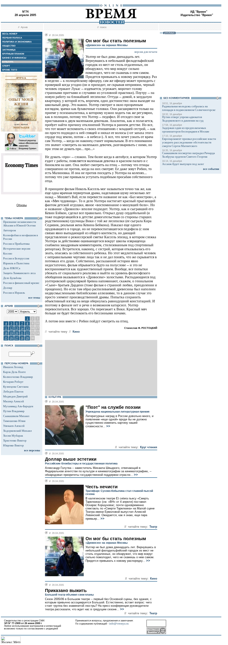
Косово (7, 253)
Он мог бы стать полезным (116, 538)
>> (107, 426)
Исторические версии (16, 248)
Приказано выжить (66, 590)
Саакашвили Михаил (16, 416)
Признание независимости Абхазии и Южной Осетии (19, 223)
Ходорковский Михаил (17, 430)
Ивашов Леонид (13, 367)
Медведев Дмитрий (15, 396)
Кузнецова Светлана (15, 386)
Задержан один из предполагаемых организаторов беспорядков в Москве (185, 129)
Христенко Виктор (14, 440)
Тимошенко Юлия (14, 421)
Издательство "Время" (197, 15)
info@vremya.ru (119, 623)
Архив (24, 27)
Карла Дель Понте (14, 372)
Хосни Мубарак (13, 435)
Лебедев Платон (13, 391)
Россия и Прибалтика (16, 243)
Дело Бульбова (12, 278)
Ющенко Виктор (13, 445)
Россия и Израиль (14, 292)
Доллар (7, 287)
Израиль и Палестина (16, 263)
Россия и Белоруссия (16, 258)
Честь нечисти (102, 486)
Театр (153, 526)
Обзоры (21, 205)
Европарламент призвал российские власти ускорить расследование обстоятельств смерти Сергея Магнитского (189, 142)
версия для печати (145, 51)
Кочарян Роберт (13, 381)
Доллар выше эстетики (70, 459)
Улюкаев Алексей (13, 425)
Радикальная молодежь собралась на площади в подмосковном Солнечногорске (189, 108)
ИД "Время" (198, 11)
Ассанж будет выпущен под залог (183, 164)
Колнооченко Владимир (18, 376)
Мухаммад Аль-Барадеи (18, 406)
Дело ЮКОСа (11, 268)
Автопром (9, 230)
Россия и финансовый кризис (21, 283)
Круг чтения (148, 447)
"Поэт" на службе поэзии (113, 407)
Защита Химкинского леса (19, 273)
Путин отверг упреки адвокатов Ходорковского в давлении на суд (183, 118)
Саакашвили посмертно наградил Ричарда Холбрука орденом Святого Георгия (188, 154)
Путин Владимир (13, 411)
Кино (76, 331)
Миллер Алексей (13, 401)
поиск (103, 27)
